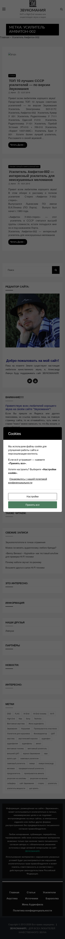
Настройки (33, 496)
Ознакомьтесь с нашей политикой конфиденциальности (27, 480)
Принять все (33, 504)
